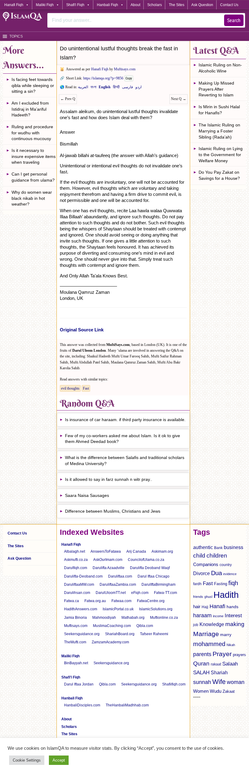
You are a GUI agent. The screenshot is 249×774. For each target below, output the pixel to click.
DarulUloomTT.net (111, 593)
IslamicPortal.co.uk (118, 609)
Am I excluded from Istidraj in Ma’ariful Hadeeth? (30, 109)
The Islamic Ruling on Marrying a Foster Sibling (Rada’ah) (219, 130)
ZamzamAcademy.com (110, 642)
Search (233, 20)
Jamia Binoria (75, 617)
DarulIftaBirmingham (159, 584)
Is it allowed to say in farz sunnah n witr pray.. (108, 479)
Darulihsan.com (77, 593)
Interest (233, 615)
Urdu (138, 88)
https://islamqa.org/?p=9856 (103, 78)
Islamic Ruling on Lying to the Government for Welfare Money (221, 154)
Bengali (93, 88)
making (234, 624)
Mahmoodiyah (104, 617)
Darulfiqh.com (75, 568)
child (199, 555)
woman (235, 682)
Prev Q (67, 99)
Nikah (231, 645)
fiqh (233, 583)
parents (202, 654)
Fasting (220, 583)
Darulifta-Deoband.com (83, 576)
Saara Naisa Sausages (87, 495)
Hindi (116, 88)
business (233, 547)
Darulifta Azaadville (108, 568)
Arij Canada (136, 551)
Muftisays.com (124, 69)
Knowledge (212, 624)
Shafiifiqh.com (174, 684)
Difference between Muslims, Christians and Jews (112, 511)
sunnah (202, 682)
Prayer (222, 653)
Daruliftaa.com (120, 576)
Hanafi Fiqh (13, 5)
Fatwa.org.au (95, 601)
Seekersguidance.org (82, 634)
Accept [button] (59, 760)
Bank (218, 548)
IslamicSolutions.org (155, 609)
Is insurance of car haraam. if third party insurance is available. (125, 419)
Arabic (83, 88)
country (226, 565)
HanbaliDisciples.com (82, 705)
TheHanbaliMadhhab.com (127, 705)
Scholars (154, 5)
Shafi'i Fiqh (75, 5)
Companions (205, 564)
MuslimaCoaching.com (112, 626)
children (216, 555)
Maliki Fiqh (45, 5)
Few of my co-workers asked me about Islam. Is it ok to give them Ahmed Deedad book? (122, 438)
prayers (239, 654)
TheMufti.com (75, 642)
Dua (216, 573)
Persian (127, 88)
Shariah (219, 672)
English (105, 88)
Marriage (206, 633)
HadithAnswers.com (80, 609)
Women (201, 691)
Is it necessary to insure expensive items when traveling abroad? (34, 157)
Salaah (230, 664)
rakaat (216, 664)
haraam (202, 615)
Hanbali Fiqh (107, 5)
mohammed (209, 644)
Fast (86, 388)
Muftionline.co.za (164, 617)
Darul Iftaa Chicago (153, 576)
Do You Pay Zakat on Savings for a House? (219, 175)
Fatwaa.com (121, 601)
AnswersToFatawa (105, 551)
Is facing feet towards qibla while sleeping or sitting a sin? (33, 85)
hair (196, 606)
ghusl (208, 596)
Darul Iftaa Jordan (79, 684)
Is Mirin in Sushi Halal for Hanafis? (219, 109)
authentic (203, 547)
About (135, 5)
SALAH (201, 672)
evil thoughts (70, 388)
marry (225, 634)
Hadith (226, 595)
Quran (201, 663)
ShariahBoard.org (120, 634)
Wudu (215, 691)
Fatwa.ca (71, 601)
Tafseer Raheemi (154, 634)
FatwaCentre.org (151, 601)
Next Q (178, 99)
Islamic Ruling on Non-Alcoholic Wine (220, 67)
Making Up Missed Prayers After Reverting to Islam (216, 89)
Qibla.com (144, 626)
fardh (197, 584)
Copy (128, 78)
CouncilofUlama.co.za (146, 560)
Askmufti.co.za (76, 560)
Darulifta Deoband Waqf (150, 568)
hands (232, 607)
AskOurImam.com (107, 560)
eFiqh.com (139, 593)
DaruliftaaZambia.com (118, 584)
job (195, 625)
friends (198, 596)
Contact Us (229, 5)
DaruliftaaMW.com (79, 584)
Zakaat (229, 691)
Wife (219, 681)
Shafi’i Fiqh (70, 677)
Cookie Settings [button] (27, 760)
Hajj (205, 607)
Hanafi (217, 606)
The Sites (176, 5)
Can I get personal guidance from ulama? (33, 177)
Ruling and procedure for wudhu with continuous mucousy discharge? (32, 133)
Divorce (201, 573)
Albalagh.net (74, 551)
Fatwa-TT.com (165, 593)
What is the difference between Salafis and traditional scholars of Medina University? (124, 460)
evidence (230, 574)
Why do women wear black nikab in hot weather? (32, 198)
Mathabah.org (133, 617)
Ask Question (202, 5)
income (218, 616)
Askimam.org (162, 551)
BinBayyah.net (76, 663)
